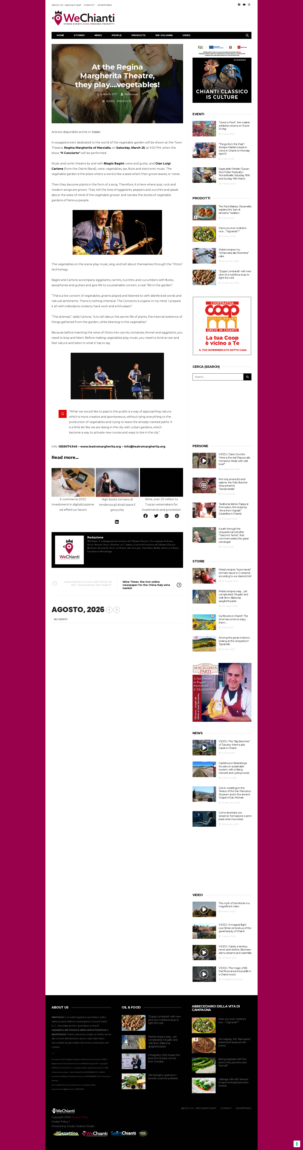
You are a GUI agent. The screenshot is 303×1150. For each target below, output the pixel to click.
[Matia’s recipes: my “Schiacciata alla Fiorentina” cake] (204, 256)
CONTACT (89, 5)
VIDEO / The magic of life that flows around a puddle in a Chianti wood (235, 971)
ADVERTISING (104, 5)
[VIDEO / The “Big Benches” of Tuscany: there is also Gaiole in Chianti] (204, 747)
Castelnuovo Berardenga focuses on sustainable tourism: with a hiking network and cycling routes (234, 768)
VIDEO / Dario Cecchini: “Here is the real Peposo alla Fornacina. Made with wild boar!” (234, 459)
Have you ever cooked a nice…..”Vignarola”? (232, 229)
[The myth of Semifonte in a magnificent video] (204, 909)
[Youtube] (244, 4)
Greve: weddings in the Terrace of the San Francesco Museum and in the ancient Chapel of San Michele (235, 792)
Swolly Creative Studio (80, 1126)
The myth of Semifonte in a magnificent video (234, 905)
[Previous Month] (109, 610)
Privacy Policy (79, 1117)
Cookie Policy (60, 1121)
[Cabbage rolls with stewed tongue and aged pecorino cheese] (204, 1085)
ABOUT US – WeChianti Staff (66, 5)
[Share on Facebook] (145, 516)
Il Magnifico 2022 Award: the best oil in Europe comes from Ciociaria (164, 1058)
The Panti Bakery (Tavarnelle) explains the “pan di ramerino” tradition (235, 210)
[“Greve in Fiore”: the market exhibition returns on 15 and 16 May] (204, 128)
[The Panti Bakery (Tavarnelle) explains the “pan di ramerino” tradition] (204, 212)
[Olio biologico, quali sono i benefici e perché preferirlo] (134, 1081)
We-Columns (164, 35)
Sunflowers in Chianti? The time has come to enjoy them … (233, 619)
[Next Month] (117, 610)
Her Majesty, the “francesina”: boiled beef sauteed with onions (234, 1042)
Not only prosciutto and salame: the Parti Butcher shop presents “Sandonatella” (233, 484)
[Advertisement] (187, 18)
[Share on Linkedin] (116, 522)
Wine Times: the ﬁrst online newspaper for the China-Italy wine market (146, 585)
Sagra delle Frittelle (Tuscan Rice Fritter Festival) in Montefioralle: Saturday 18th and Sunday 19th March (234, 173)
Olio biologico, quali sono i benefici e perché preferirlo (163, 1076)
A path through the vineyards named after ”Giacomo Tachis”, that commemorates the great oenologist (234, 535)
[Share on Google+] (166, 516)
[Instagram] (249, 4)
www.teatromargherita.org (100, 446)
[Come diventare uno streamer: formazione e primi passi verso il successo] (204, 819)
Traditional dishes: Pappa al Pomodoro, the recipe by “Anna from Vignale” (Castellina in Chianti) (233, 508)
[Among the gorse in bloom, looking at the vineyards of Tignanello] (204, 644)
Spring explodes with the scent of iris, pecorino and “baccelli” (232, 1062)
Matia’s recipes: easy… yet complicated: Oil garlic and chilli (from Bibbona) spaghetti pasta (233, 596)
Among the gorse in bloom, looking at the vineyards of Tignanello (234, 641)
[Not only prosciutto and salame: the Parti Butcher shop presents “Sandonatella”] (204, 485)
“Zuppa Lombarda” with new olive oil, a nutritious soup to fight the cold (235, 274)
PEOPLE (117, 35)
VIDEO (186, 35)
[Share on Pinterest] (177, 516)
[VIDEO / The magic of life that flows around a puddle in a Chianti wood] (204, 974)
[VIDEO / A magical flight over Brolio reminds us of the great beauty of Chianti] (204, 931)
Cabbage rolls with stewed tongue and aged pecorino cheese (233, 1082)
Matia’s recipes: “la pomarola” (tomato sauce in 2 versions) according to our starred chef (235, 573)
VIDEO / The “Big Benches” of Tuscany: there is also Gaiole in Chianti (234, 744)
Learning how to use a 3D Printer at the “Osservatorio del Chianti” (88, 583)
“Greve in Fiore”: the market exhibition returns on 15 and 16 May (234, 125)
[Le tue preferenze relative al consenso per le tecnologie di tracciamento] (297, 1144)
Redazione (131, 94)
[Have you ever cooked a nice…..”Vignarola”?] (204, 234)
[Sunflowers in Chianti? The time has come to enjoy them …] (204, 622)
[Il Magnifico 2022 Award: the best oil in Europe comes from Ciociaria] (134, 1061)
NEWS (98, 35)
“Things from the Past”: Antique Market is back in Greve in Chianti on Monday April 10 (234, 149)
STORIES (79, 35)
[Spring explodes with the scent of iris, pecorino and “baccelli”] (204, 1065)
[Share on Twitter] (156, 516)
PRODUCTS (139, 35)
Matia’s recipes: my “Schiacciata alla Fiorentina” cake (234, 253)
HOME (60, 35)
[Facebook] (239, 4)
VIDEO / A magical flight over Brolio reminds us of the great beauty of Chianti (235, 928)
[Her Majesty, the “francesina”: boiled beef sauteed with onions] (204, 1045)
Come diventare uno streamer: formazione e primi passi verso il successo (235, 816)
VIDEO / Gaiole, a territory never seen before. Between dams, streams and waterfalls (235, 950)
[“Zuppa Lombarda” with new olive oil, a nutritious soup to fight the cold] (204, 277)
